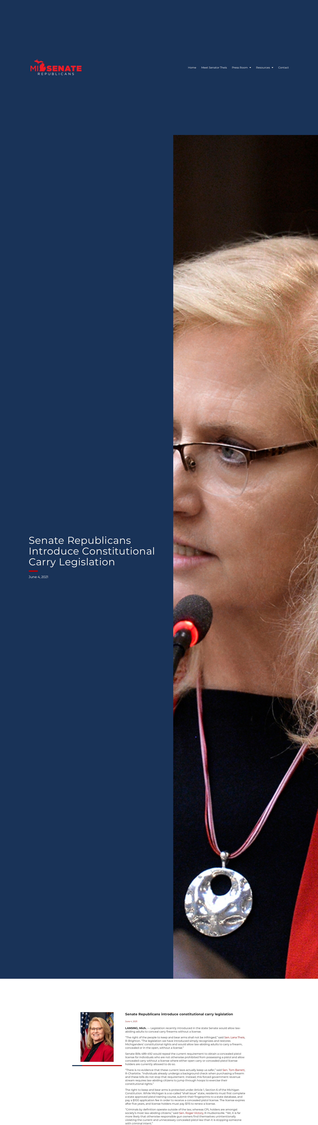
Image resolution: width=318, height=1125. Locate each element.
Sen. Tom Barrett (233, 1070)
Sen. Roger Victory (191, 1113)
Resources (263, 67)
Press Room (240, 67)
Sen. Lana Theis (234, 1037)
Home (192, 67)
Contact (283, 67)
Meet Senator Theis (214, 67)
